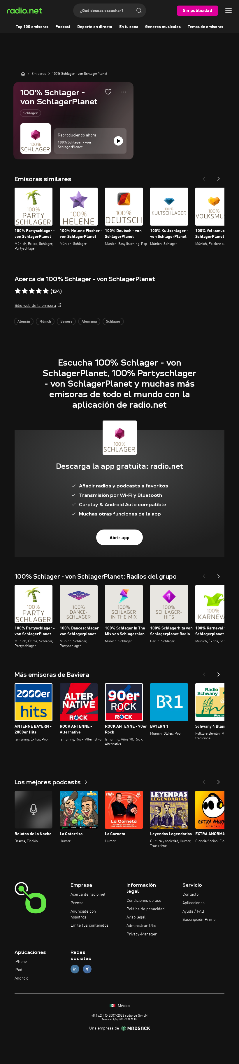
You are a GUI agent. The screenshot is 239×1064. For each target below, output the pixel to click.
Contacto (190, 894)
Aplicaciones (193, 903)
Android (22, 978)
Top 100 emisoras (32, 27)
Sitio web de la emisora (35, 306)
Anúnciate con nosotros (83, 914)
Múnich (45, 321)
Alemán (23, 321)
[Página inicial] (23, 73)
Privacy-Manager (141, 934)
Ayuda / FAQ (193, 911)
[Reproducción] (118, 141)
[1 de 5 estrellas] (17, 291)
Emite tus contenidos (89, 925)
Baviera (66, 321)
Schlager (30, 113)
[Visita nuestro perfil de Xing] (87, 969)
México (123, 1006)
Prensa (77, 903)
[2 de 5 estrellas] (24, 291)
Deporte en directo (94, 27)
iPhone (21, 962)
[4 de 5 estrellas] (38, 291)
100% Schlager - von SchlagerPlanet (74, 145)
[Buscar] (139, 10)
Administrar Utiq (141, 926)
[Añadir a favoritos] (108, 91)
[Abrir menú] (228, 10)
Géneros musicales (163, 27)
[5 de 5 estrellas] (45, 291)
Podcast (62, 27)
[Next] (218, 177)
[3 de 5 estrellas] (31, 291)
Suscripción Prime (198, 920)
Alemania (89, 321)
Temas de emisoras (205, 27)
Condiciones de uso (143, 901)
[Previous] (204, 177)
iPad (18, 970)
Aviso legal (135, 917)
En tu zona (128, 27)
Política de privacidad (145, 909)
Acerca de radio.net (88, 894)
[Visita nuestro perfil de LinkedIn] (75, 969)
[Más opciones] (123, 92)
